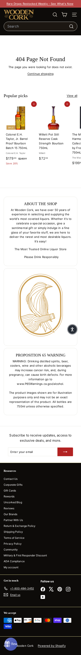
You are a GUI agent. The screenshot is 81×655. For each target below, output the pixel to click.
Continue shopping (40, 73)
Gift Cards (10, 490)
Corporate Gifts (13, 484)
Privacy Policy (13, 543)
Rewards (9, 496)
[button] (72, 329)
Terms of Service (14, 537)
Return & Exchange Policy (19, 526)
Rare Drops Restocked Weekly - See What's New (39, 3)
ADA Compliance (14, 561)
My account (11, 567)
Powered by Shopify (51, 645)
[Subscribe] (65, 452)
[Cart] (64, 14)
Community (11, 549)
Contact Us (10, 478)
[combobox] (40, 26)
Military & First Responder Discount (25, 555)
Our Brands (10, 514)
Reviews (9, 508)
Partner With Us (13, 520)
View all (72, 95)
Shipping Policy (13, 531)
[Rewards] (10, 644)
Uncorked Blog (13, 502)
